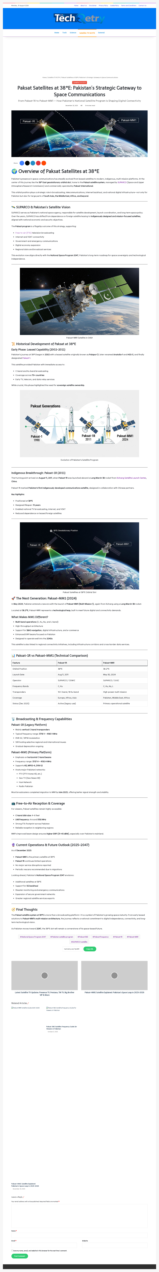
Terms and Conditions (128, 6)
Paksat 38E (83, 937)
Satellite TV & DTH (87, 33)
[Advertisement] (79, 56)
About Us (84, 6)
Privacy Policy (103, 6)
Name (14, 1231)
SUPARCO (122, 182)
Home (76, 6)
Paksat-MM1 (133, 937)
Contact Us (142, 6)
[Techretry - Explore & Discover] (79, 18)
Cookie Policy (114, 6)
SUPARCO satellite (80, 942)
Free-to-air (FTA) (23, 232)
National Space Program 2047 (34, 937)
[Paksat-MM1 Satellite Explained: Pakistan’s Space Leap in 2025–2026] (27, 1094)
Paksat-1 (26, 358)
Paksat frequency (101, 937)
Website (85, 1241)
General (101, 33)
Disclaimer (92, 6)
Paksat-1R (118, 937)
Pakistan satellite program (62, 937)
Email (13, 1241)
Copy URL (89, 949)
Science (73, 33)
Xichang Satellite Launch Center (131, 478)
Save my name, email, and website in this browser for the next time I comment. (40, 1251)
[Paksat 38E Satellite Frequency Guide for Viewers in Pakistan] (62, 1015)
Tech (64, 33)
